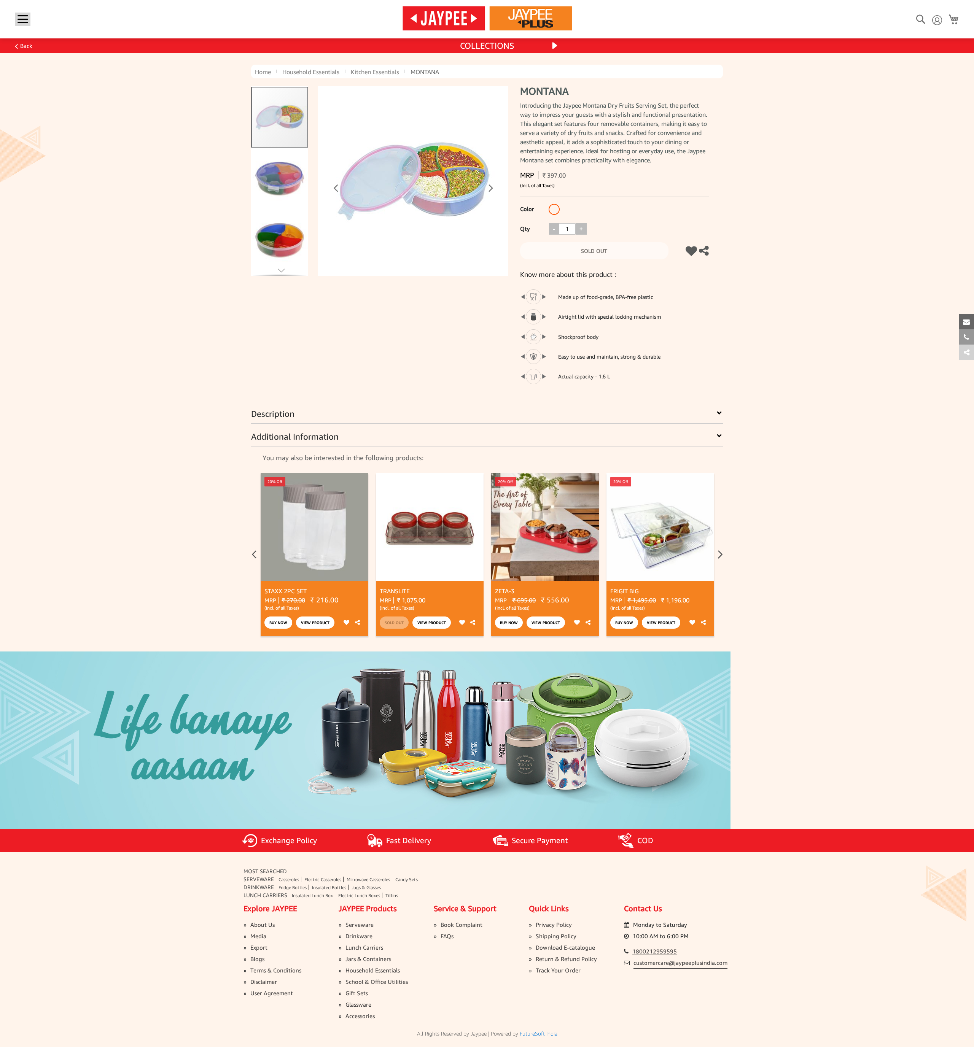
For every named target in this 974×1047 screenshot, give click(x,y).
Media (258, 936)
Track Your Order (558, 970)
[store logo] (487, 18)
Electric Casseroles (322, 879)
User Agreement (271, 993)
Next (719, 554)
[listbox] (554, 210)
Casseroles (289, 879)
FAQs (447, 936)
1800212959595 (654, 951)
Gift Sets (356, 993)
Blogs (257, 958)
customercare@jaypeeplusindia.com (680, 962)
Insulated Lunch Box (312, 895)
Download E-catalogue (565, 947)
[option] (554, 209)
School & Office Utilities (376, 981)
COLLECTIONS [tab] (487, 45)
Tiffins (391, 895)
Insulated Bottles (329, 887)
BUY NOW (278, 622)
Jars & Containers (368, 958)
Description (272, 414)
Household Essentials (310, 72)
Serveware (259, 879)
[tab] (966, 352)
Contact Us (643, 908)
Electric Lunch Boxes (359, 895)
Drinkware (259, 887)
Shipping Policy (556, 936)
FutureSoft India (538, 1033)
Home (263, 72)
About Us (262, 924)
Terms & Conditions (275, 970)
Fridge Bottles (293, 887)
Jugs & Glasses (366, 887)
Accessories (360, 1015)
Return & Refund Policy (566, 958)
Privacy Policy (554, 924)
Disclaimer (263, 981)
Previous (255, 554)
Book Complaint (461, 924)
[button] (324, 181)
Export (258, 947)
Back (26, 45)
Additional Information (295, 437)
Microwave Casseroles (368, 879)
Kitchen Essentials (375, 72)
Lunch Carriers (265, 895)
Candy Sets (406, 879)
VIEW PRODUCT (315, 622)
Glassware (358, 1004)
